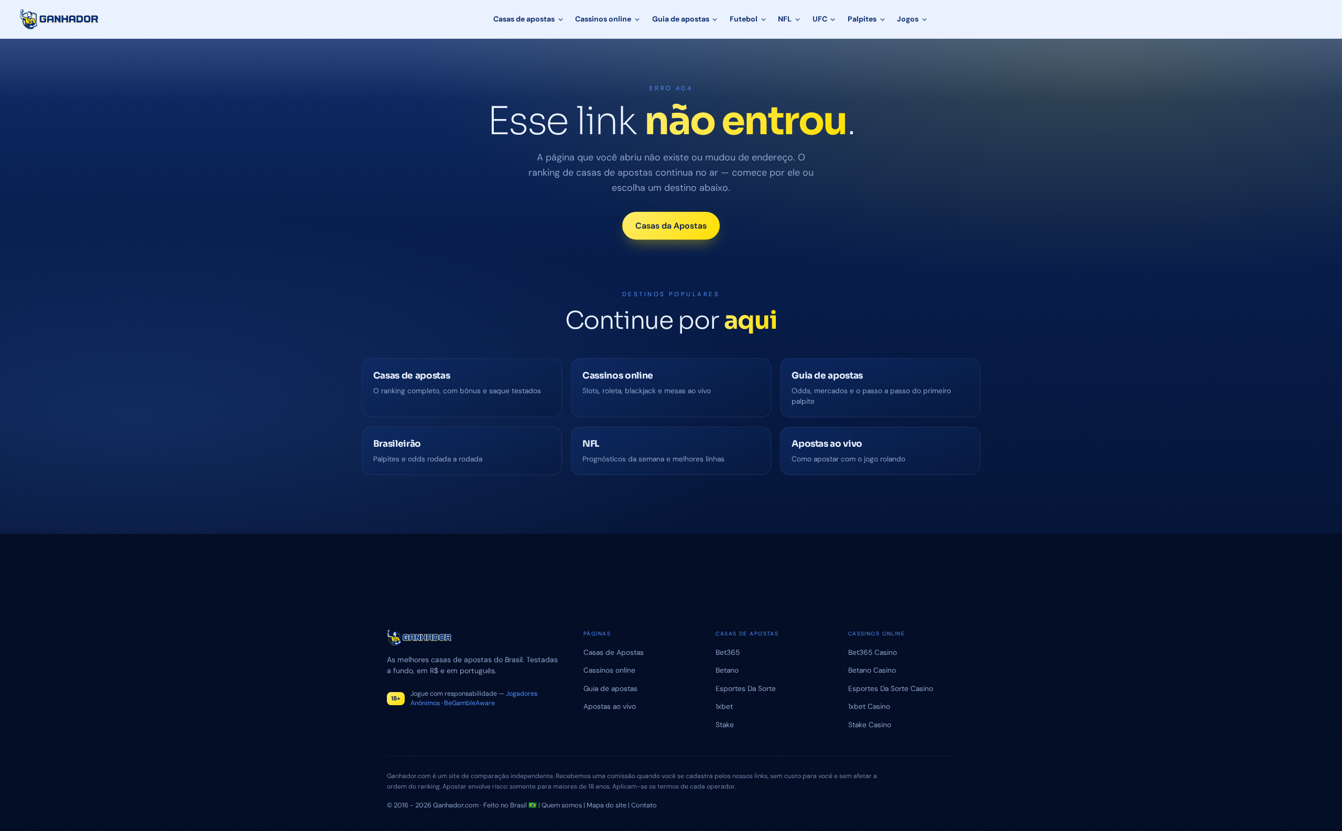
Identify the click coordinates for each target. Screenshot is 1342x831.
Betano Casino (872, 670)
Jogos (907, 19)
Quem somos (562, 805)
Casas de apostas (524, 19)
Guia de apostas (680, 19)
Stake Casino (869, 724)
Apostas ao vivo (609, 706)
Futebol (743, 19)
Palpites (862, 19)
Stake (725, 724)
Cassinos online (603, 19)
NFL (785, 19)
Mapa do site (606, 805)
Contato (644, 805)
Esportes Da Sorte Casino (890, 688)
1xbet (724, 706)
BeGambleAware (469, 703)
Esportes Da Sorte (746, 688)
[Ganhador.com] (472, 638)
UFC (820, 19)
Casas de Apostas (613, 652)
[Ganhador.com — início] (59, 19)
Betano (727, 670)
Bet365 (728, 652)
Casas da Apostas (671, 225)
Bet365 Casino (872, 652)
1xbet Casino (869, 706)
